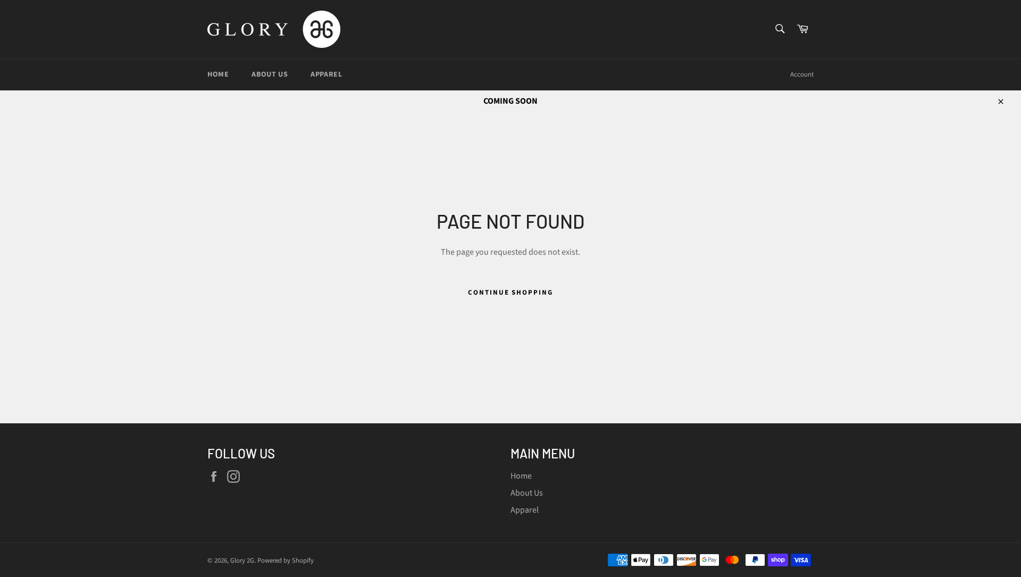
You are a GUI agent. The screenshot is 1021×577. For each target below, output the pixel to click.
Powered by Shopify (285, 560)
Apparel (326, 74)
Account (802, 74)
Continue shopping (510, 292)
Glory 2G (242, 560)
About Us (270, 74)
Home (218, 74)
